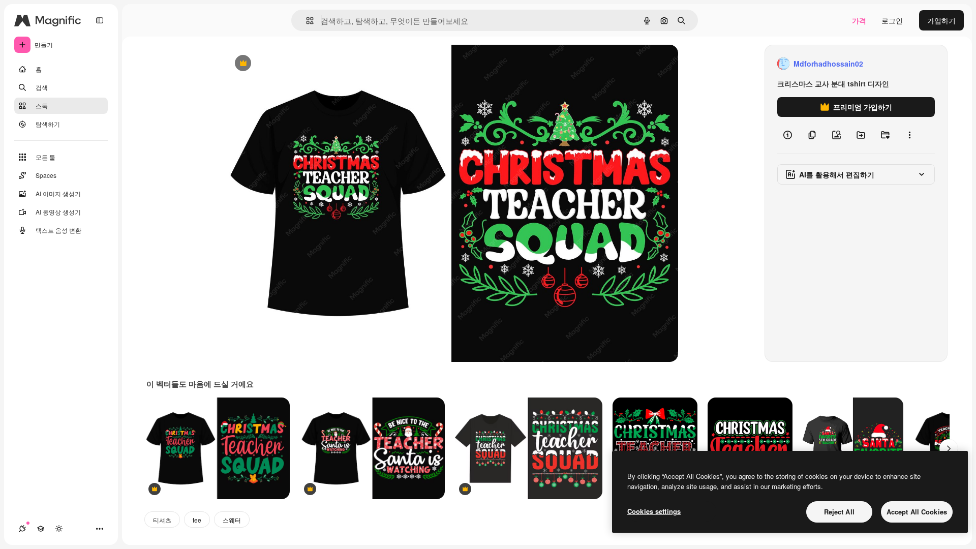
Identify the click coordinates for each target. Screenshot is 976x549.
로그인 (892, 20)
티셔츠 (162, 519)
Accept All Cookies (917, 511)
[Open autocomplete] (306, 20)
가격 (859, 20)
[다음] (948, 448)
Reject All (839, 511)
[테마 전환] (59, 529)
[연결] (22, 529)
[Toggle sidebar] (100, 20)
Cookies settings (654, 511)
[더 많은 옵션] (909, 135)
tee (197, 519)
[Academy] (41, 529)
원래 (283, 63)
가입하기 (941, 20)
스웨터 (232, 519)
